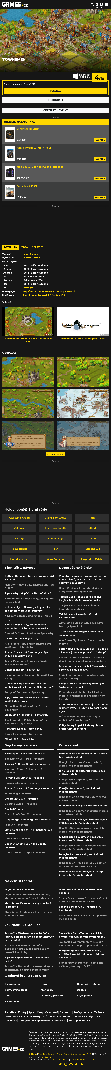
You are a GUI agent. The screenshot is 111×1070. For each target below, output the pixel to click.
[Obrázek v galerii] (28, 372)
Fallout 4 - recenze (16, 824)
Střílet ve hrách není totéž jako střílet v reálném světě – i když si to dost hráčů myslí (83, 708)
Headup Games (31, 257)
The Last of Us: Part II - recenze (24, 758)
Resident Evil (92, 549)
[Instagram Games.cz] (65, 1064)
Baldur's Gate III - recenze (21, 804)
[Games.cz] (15, 4)
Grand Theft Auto (55, 517)
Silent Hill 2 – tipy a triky (20, 739)
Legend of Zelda (91, 559)
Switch (56, 295)
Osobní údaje (63, 1054)
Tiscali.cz (10, 1012)
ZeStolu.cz (101, 1012)
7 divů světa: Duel (16, 990)
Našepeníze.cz (41, 1020)
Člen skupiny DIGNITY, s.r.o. (82, 1060)
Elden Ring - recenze (18, 793)
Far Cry (19, 538)
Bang (44, 984)
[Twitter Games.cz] (60, 1064)
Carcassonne (13, 984)
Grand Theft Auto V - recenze (23, 814)
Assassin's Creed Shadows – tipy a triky (29, 633)
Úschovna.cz (53, 1016)
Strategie (28, 287)
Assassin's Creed (19, 517)
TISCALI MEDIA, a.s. (60, 1060)
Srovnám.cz (59, 1020)
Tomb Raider (19, 549)
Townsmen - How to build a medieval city (28, 340)
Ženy (40, 1012)
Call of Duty (55, 538)
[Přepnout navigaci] (97, 4)
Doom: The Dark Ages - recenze (25, 852)
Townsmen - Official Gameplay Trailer (82, 338)
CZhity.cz (24, 1020)
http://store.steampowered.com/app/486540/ (49, 291)
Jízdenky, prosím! (52, 995)
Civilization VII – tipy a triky (21, 638)
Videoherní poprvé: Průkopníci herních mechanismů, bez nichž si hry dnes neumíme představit (83, 579)
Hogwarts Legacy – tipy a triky (23, 728)
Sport (31, 1012)
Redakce (42, 1054)
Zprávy (22, 1012)
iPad (25, 295)
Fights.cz (94, 1016)
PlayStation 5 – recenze (19, 889)
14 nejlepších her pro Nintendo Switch (83, 805)
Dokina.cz (11, 1020)
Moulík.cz (81, 1016)
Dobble (81, 990)
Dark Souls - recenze (18, 838)
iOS (63, 295)
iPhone (33, 295)
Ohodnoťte (56, 100)
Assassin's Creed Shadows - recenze (27, 764)
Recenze (55, 91)
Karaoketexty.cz (34, 1016)
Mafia (91, 517)
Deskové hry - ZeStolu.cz (25, 976)
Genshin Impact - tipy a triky (22, 669)
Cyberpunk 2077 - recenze (21, 798)
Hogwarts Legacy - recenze (22, 783)
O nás (89, 1054)
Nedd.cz (68, 1016)
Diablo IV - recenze (16, 809)
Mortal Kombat (19, 559)
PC (49, 295)
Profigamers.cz (83, 1012)
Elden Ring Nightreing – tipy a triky (26, 715)
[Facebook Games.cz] (55, 1064)
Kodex (74, 1054)
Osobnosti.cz (14, 1016)
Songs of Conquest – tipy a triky (25, 692)
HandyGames (30, 254)
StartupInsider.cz (79, 1020)
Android (42, 295)
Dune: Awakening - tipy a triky (23, 734)
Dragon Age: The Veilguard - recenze (28, 819)
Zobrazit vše (55, 454)
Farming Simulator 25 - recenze (24, 778)
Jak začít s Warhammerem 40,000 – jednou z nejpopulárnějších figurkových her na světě (29, 937)
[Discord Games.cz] (71, 1064)
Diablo (92, 538)
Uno (7, 995)
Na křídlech (12, 1001)
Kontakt (82, 1054)
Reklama (33, 1054)
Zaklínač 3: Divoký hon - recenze (25, 753)
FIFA (55, 549)
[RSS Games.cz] (81, 1064)
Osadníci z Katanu (88, 984)
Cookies (52, 1054)
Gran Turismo (55, 559)
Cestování (51, 1012)
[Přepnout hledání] (92, 4)
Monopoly (47, 990)
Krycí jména (84, 995)
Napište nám (47, 1057)
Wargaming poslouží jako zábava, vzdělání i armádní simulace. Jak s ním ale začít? (83, 954)
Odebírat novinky (55, 110)
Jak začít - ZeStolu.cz (22, 925)
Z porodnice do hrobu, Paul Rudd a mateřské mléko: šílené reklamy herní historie (82, 696)
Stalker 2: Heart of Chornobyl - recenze (29, 788)
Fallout (91, 528)
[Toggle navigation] (106, 4)
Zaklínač (19, 528)
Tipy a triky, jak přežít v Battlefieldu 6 (28, 593)
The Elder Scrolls (55, 528)
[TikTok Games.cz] (76, 1064)
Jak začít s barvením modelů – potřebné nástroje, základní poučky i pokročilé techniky (27, 949)
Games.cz (66, 1012)
